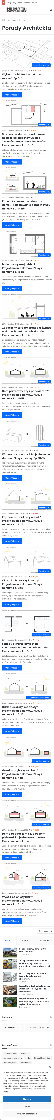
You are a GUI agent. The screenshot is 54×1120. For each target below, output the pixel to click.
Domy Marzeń (26, 1063)
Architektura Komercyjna (13, 1058)
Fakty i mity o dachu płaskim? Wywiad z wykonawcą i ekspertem (33, 976)
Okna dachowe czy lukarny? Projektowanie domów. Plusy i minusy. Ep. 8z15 (22, 584)
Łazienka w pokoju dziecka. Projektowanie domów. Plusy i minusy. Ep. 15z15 (22, 268)
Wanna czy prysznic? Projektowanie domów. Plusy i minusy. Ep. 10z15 (26, 456)
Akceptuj (27, 1099)
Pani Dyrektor (9, 71)
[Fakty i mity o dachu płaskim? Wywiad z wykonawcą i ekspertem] (10, 977)
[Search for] (50, 11)
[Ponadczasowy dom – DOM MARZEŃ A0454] (10, 952)
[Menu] (3, 11)
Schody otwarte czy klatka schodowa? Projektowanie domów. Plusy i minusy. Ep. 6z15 (25, 647)
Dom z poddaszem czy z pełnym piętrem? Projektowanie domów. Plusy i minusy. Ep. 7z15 (24, 837)
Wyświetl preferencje (27, 1113)
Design (28, 1058)
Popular (25, 940)
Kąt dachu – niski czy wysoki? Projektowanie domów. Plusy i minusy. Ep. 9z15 (22, 520)
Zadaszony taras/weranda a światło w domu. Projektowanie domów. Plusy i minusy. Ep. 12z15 (26, 331)
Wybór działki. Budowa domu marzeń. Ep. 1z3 (21, 76)
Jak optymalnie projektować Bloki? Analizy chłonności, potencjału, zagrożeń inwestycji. (34, 963)
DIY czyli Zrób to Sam (42, 1058)
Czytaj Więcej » (12, 95)
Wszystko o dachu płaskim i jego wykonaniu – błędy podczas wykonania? (34, 989)
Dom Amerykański (10, 1063)
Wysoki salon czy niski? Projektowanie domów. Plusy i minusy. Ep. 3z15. (22, 900)
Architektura (24, 1054)
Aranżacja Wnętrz (10, 1054)
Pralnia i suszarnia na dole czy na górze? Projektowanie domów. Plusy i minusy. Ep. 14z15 (26, 204)
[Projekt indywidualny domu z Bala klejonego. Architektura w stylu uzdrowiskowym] (10, 1002)
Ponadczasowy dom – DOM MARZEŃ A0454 (32, 950)
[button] (50, 1067)
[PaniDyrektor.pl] (17, 9)
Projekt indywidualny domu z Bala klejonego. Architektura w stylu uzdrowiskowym (34, 1001)
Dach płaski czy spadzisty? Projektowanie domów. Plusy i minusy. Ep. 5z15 (22, 710)
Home (6, 20)
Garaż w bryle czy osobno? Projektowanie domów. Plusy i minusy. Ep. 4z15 (22, 774)
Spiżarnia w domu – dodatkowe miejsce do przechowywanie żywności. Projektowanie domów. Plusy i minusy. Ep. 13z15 (24, 139)
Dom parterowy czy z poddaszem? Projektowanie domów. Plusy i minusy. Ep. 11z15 (25, 394)
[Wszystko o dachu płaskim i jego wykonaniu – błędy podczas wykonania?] (10, 990)
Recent (8, 940)
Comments (44, 940)
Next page (43, 931)
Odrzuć (27, 1106)
